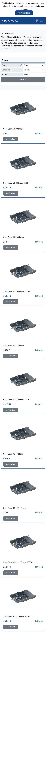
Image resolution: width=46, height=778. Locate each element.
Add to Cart (10, 139)
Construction (7, 70)
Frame (4, 65)
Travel (4, 74)
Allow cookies (24, 13)
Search (23, 79)
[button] (35, 21)
